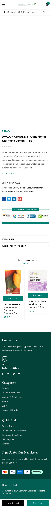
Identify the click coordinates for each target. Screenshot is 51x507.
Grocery (5, 388)
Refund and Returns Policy (14, 430)
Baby (4, 406)
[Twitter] (8, 374)
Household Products (11, 410)
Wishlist (5, 444)
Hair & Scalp (7, 191)
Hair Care (18, 191)
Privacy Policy (8, 426)
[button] (25, 209)
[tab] (25, 239)
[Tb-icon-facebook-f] (3, 374)
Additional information (14, 245)
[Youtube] (19, 374)
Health (5, 401)
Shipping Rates (9, 439)
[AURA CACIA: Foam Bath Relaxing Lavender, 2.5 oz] (38, 280)
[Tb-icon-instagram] (14, 374)
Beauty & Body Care (22, 188)
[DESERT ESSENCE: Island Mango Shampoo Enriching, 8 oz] (13, 282)
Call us (5, 364)
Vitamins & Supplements (12, 397)
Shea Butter (29, 191)
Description (8, 239)
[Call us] (4, 359)
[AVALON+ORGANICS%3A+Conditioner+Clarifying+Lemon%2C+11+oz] (9, 199)
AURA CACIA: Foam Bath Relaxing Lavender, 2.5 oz (37, 304)
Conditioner (37, 188)
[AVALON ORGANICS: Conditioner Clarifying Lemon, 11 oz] (4, 199)
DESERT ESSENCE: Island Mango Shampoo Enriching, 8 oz (12, 308)
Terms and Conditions (12, 435)
